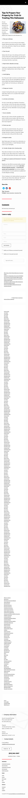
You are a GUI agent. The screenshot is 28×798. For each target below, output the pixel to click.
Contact (3, 782)
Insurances (6, 639)
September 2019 (7, 432)
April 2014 (6, 527)
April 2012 (6, 562)
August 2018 (6, 451)
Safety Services (7, 671)
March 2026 (6, 318)
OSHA (5, 658)
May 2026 (6, 316)
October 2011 (6, 571)
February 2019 (7, 442)
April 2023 (6, 368)
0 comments (20, 10)
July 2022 (6, 382)
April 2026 (6, 317)
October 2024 (6, 342)
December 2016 (7, 480)
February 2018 (7, 459)
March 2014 (6, 528)
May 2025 (6, 332)
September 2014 (7, 520)
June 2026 (6, 314)
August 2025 (6, 329)
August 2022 (6, 380)
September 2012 (7, 555)
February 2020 (7, 424)
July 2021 (6, 399)
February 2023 (7, 371)
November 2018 (7, 446)
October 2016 (6, 483)
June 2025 (6, 330)
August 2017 (6, 468)
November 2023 (7, 358)
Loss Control (6, 649)
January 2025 (6, 338)
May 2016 (6, 490)
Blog (3, 780)
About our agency (7, 597)
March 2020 (6, 423)
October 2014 (6, 518)
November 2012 (7, 552)
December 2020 (7, 410)
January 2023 (6, 373)
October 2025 (6, 326)
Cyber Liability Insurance (9, 611)
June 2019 (6, 436)
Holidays (5, 630)
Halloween (7, 191)
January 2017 (6, 479)
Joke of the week (7, 640)
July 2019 (6, 434)
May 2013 (6, 543)
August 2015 (6, 503)
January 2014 (6, 531)
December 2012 (7, 550)
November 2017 (7, 464)
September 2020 (7, 414)
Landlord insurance (7, 641)
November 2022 (7, 376)
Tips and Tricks (7, 678)
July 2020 (6, 417)
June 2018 (6, 454)
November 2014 (7, 517)
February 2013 (7, 548)
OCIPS (5, 656)
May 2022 (6, 385)
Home (3, 775)
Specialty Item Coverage (8, 675)
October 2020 (6, 412)
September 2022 (7, 379)
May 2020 (6, 420)
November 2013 (7, 534)
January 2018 (6, 461)
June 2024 (6, 348)
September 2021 (7, 396)
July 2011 (6, 575)
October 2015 (6, 501)
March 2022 (6, 387)
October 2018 (6, 448)
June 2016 (6, 489)
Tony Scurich (6, 680)
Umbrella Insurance (8, 681)
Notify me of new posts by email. (11, 254)
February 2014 (7, 530)
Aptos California (7, 602)
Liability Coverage (7, 643)
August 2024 (6, 345)
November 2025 (7, 324)
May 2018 (6, 455)
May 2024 (6, 349)
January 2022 (6, 390)
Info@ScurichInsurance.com (8, 744)
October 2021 (6, 395)
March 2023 (6, 370)
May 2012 (6, 561)
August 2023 (6, 363)
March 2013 (6, 546)
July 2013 (6, 540)
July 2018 (6, 452)
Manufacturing (7, 650)
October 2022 (6, 377)
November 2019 (7, 429)
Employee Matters (7, 619)
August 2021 (6, 398)
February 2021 (7, 407)
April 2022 (6, 386)
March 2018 (6, 458)
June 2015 (6, 506)
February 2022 (7, 389)
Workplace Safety (7, 687)
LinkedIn (3, 790)
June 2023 (6, 365)
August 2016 (6, 486)
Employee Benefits (7, 616)
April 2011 (6, 580)
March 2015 (6, 511)
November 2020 (7, 411)
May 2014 (6, 526)
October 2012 (6, 553)
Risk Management (7, 668)
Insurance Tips (18, 193)
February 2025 (7, 336)
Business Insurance (8, 605)
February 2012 (7, 565)
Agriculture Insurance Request (10, 600)
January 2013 (6, 549)
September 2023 (7, 361)
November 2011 (7, 570)
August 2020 (6, 415)
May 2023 (6, 367)
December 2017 (7, 462)
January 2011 (6, 584)
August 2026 (6, 311)
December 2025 (7, 323)
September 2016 (7, 484)
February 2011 (7, 583)
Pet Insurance (6, 662)
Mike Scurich (6, 652)
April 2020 (6, 421)
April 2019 (6, 439)
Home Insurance (10, 193)
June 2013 (6, 542)
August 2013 (6, 539)
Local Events (6, 646)
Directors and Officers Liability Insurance (12, 614)
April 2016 (6, 492)
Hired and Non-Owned (8, 628)
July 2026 (6, 313)
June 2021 (6, 401)
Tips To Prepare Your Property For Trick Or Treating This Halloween (13, 15)
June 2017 (6, 471)
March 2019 (6, 440)
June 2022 (6, 383)
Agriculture (6, 599)
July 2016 (6, 487)
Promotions (6, 663)
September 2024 (7, 343)
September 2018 (7, 449)
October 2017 (6, 465)
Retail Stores (6, 666)
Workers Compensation (8, 686)
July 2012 (6, 558)
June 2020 (6, 418)
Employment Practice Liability (10, 621)
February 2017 (7, 477)
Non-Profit (6, 655)
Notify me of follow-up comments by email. (13, 250)
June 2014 (6, 524)
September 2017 (7, 467)
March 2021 (6, 405)
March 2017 (6, 476)
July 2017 (6, 470)
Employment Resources (8, 622)
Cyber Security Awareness (9, 612)
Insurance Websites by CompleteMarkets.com (17, 793)
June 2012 (6, 559)
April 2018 (6, 456)
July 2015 (6, 505)
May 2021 (6, 402)
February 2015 (7, 512)
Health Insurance (7, 627)
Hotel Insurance (7, 634)
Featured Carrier (7, 624)
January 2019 (6, 443)
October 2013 (6, 536)
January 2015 (6, 514)
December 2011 (7, 568)
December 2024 (7, 339)
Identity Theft (6, 636)
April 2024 (6, 351)
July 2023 (6, 364)
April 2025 (6, 333)
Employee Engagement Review (10, 618)
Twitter (3, 788)
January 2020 (6, 426)
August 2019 (6, 433)
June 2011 (6, 577)
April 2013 (6, 545)
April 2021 (6, 404)
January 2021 (6, 408)
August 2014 (6, 521)
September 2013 (7, 537)
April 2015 (6, 509)
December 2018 (7, 445)
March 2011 (6, 581)
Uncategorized (7, 683)
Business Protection (8, 606)
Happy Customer (7, 625)
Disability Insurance (8, 615)
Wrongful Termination (8, 688)
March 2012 (6, 564)
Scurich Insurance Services (9, 674)
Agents (3, 777)
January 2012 (6, 567)
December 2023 (7, 357)
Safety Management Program (9, 669)
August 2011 (6, 574)
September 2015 (7, 502)
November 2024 (7, 340)
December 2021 (7, 392)
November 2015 (7, 499)
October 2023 (6, 360)
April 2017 (6, 474)
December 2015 (7, 498)
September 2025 (7, 327)
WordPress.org (6, 704)
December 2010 (7, 586)
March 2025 (6, 335)
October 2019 (6, 430)
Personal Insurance (7, 661)
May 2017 (6, 473)
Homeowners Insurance (8, 633)
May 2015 (6, 508)
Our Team (6, 659)
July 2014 (6, 523)
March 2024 (6, 352)
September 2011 (7, 573)
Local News (6, 647)
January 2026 (6, 321)
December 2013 (7, 533)
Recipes (5, 665)
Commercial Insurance (8, 608)
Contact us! (6, 748)
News (5, 653)
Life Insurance (7, 644)
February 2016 (7, 495)
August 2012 (6, 556)
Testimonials (6, 677)
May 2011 (6, 578)
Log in (5, 700)
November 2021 (7, 393)
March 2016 (6, 493)
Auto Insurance (7, 603)
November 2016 (7, 481)
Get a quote (4, 778)
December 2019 (7, 427)
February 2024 (7, 354)
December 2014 (7, 515)
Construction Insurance (8, 609)
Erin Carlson (13, 10)
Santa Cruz (6, 672)
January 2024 (6, 355)
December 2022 (7, 374)
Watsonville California (8, 684)
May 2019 (6, 437)
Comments (7, 703)
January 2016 (6, 496)
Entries (6, 702)
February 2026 (7, 320)
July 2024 (6, 346)
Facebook (3, 787)
